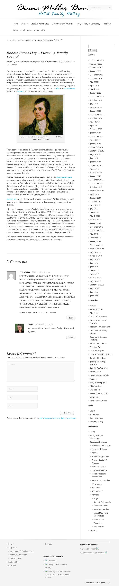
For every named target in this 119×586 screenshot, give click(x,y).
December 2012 (96, 227)
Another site (12, 199)
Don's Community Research (93, 553)
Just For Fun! (99, 527)
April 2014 (94, 194)
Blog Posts (94, 313)
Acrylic (92, 306)
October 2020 (96, 78)
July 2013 (94, 209)
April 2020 (94, 86)
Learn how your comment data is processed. (57, 418)
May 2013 (94, 212)
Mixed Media (95, 372)
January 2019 (95, 111)
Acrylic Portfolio (96, 309)
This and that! (97, 491)
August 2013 (95, 205)
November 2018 (96, 115)
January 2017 (95, 144)
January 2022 (95, 71)
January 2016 (95, 162)
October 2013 (96, 201)
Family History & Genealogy (87, 24)
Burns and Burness (64, 177)
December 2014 (96, 180)
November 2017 (96, 136)
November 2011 (96, 245)
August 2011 (95, 252)
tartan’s (20, 91)
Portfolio (107, 24)
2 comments (12, 64)
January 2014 (95, 198)
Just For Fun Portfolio (99, 368)
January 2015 (95, 176)
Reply (71, 318)
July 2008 (94, 292)
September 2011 (97, 249)
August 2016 (95, 154)
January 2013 (95, 223)
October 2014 (96, 187)
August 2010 (95, 259)
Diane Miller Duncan (23, 61)
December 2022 (96, 67)
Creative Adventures (40, 24)
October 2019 (96, 100)
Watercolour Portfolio (99, 393)
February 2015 (96, 172)
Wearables (94, 397)
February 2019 (96, 107)
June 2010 (94, 267)
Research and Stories (22, 30)
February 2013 (96, 220)
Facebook (52, 561)
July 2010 (94, 263)
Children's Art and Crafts (100, 327)
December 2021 (96, 75)
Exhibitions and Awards (62, 24)
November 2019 (96, 96)
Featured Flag (18, 40)
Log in (92, 411)
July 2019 (94, 104)
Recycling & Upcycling (101, 480)
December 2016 (96, 147)
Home (15, 24)
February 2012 (96, 238)
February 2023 (96, 64)
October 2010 (96, 256)
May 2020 (94, 82)
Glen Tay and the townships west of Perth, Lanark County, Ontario (58, 574)
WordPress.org (96, 422)
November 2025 (96, 60)
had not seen (69, 88)
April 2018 (94, 125)
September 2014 (97, 191)
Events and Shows (99, 449)
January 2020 (95, 93)
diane (31, 324)
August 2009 (95, 281)
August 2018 (95, 122)
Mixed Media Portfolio (99, 375)
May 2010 (94, 270)
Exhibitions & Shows (98, 343)
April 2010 (94, 274)
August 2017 (95, 140)
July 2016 (94, 158)
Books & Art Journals (98, 317)
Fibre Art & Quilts (97, 351)
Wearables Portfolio (98, 401)
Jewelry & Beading (97, 358)
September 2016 (97, 151)
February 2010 (96, 277)
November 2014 (96, 183)
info (57, 88)
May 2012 (94, 234)
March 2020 (95, 89)
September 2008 (97, 285)
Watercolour (95, 390)
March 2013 (95, 216)
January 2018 (95, 133)
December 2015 (96, 165)
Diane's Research (89, 549)
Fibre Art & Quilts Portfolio (101, 354)
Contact (24, 24)
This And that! (69, 61)
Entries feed (95, 414)
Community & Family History (21, 551)
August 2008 (95, 288)
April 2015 (94, 169)
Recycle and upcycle (98, 382)
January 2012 (95, 241)
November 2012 (96, 230)
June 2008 (94, 296)
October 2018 (96, 118)
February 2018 (96, 129)
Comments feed (96, 418)
